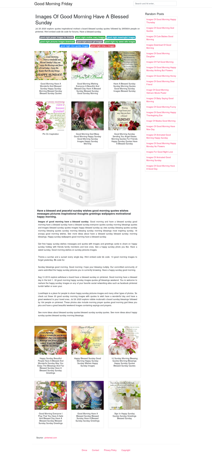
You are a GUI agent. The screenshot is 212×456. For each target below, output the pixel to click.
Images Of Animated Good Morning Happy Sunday (158, 136)
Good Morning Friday (53, 3)
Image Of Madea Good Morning (161, 120)
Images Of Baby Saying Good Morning (159, 100)
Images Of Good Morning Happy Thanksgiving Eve (161, 114)
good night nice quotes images (74, 46)
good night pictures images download (57, 41)
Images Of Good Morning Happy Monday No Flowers (161, 145)
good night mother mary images (90, 37)
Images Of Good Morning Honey (161, 75)
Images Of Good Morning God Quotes (160, 29)
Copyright (125, 450)
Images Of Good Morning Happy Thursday (161, 21)
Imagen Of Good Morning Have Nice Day (160, 128)
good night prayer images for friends (56, 37)
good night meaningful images (121, 37)
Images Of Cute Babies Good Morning (159, 38)
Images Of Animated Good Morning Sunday (158, 159)
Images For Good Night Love (159, 151)
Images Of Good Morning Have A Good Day (160, 167)
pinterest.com (51, 437)
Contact (95, 450)
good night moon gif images (89, 41)
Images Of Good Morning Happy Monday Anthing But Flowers (161, 69)
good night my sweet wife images (120, 41)
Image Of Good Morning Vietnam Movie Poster (157, 91)
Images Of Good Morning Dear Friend (160, 83)
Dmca (84, 450)
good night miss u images (103, 46)
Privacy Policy (110, 450)
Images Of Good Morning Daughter (158, 55)
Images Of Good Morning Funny (161, 106)
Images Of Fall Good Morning (159, 61)
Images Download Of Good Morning (158, 46)
